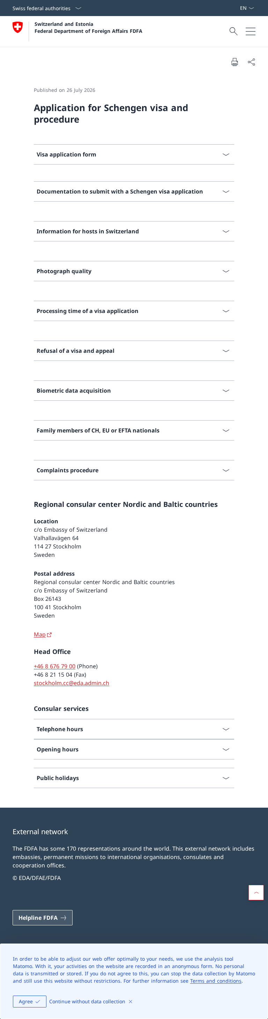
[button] (256, 892)
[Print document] (234, 62)
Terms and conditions (215, 980)
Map (40, 634)
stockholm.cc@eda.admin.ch (71, 683)
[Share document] (251, 62)
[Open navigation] (250, 31)
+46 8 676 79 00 (54, 666)
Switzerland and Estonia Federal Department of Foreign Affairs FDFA (88, 27)
